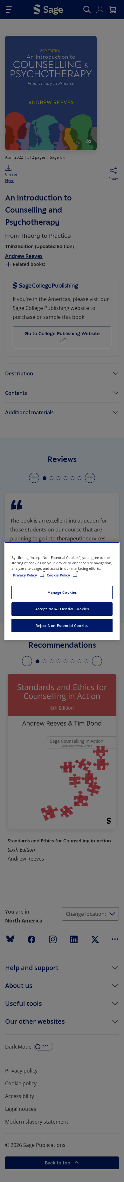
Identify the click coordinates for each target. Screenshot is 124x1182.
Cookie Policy (59, 575)
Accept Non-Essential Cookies (62, 608)
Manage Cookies (62, 592)
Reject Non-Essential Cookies (62, 625)
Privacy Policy (25, 575)
